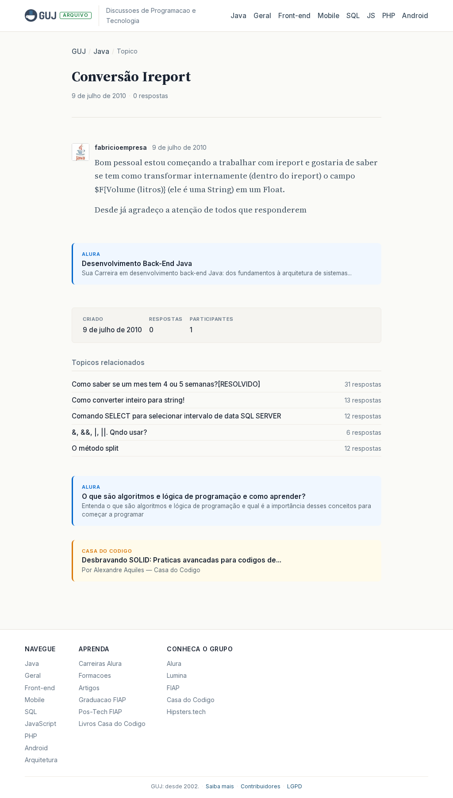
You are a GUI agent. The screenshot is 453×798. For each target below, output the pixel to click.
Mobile (328, 15)
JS (371, 15)
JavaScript (40, 723)
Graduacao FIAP (102, 699)
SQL (353, 15)
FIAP (173, 688)
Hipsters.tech (186, 711)
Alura (174, 663)
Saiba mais (220, 786)
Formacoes (95, 675)
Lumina (177, 675)
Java (238, 15)
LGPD (294, 786)
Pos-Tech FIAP (100, 711)
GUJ (79, 51)
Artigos (89, 688)
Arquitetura (41, 760)
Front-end (40, 688)
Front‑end (294, 15)
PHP (388, 15)
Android (415, 15)
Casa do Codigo (191, 699)
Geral (262, 15)
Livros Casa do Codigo (112, 723)
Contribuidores (260, 786)
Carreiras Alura (100, 663)
